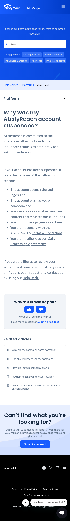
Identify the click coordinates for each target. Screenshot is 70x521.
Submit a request (48, 321)
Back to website (11, 468)
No (41, 309)
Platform (27, 84)
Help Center (11, 84)
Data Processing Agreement (37, 495)
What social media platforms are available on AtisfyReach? (36, 387)
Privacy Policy (30, 489)
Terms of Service (50, 489)
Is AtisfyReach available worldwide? (33, 376)
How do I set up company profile (30, 367)
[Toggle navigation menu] (63, 6)
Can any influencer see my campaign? (33, 358)
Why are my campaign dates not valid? (34, 349)
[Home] (22, 7)
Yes (29, 309)
